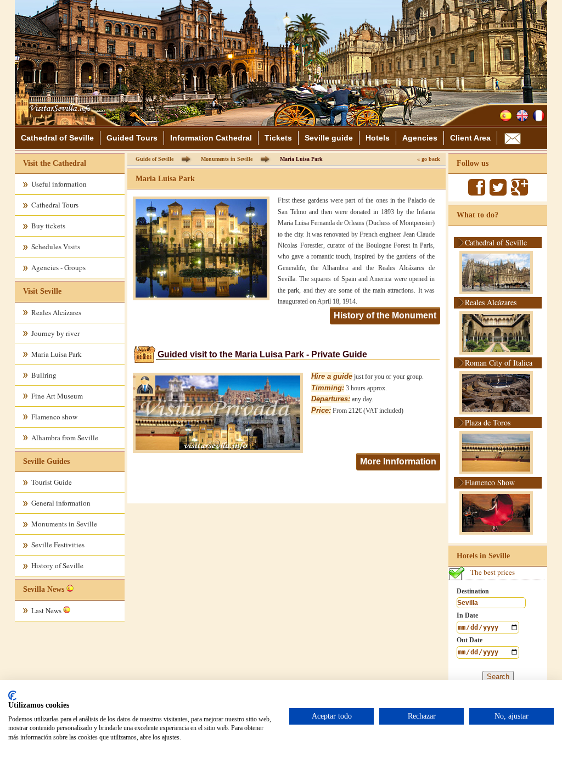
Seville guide (329, 137)
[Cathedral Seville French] (538, 115)
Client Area (470, 137)
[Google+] (519, 192)
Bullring (44, 375)
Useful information (59, 184)
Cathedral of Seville (57, 137)
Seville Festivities (58, 544)
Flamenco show (54, 417)
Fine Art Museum (57, 396)
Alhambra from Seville (64, 437)
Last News (47, 610)
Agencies (419, 137)
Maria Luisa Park (56, 354)
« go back (428, 159)
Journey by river (55, 333)
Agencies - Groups (58, 267)
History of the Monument (385, 315)
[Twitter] (498, 192)
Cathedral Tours (54, 205)
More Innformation (398, 461)
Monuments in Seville (64, 524)
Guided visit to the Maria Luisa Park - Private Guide (262, 354)
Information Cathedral (211, 137)
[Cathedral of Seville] (57, 121)
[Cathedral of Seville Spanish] (505, 115)
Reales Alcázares (56, 312)
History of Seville (57, 565)
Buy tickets (48, 226)
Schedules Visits (55, 246)
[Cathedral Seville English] (522, 115)
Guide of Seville (154, 159)
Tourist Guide (51, 482)
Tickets (278, 137)
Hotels (378, 137)
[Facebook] (476, 192)
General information (61, 503)
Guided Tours (132, 137)
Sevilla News (43, 589)
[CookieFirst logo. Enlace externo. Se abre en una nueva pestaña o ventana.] (12, 695)
